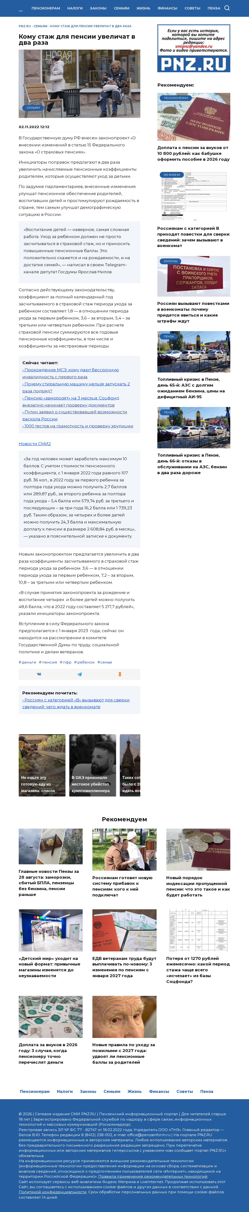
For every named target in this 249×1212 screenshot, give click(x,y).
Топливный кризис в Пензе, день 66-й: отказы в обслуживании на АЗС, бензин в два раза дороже (192, 464)
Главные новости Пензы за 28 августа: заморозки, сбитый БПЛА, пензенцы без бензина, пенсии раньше (49, 883)
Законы (98, 8)
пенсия (49, 662)
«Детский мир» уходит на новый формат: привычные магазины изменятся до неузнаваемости (49, 967)
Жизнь (143, 8)
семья (106, 662)
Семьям (121, 8)
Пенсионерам (46, 8)
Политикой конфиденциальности (53, 1192)
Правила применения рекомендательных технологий (152, 1176)
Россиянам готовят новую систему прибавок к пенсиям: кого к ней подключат (122, 886)
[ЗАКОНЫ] (193, 293)
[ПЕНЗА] (193, 369)
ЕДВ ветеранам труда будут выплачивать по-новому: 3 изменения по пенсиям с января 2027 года (124, 967)
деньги (29, 662)
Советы (192, 8)
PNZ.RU (25, 26)
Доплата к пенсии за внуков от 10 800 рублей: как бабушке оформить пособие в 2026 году (193, 153)
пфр (67, 662)
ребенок (86, 662)
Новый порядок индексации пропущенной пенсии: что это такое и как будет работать (198, 886)
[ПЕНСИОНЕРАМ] (193, 137)
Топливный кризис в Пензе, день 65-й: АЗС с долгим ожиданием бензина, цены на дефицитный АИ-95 (191, 388)
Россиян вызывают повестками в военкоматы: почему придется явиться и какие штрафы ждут (193, 312)
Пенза (214, 8)
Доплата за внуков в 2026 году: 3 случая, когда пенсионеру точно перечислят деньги (48, 1053)
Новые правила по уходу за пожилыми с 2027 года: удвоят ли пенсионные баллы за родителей (123, 1053)
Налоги (75, 8)
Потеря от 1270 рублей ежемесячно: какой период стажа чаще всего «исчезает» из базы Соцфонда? (198, 970)
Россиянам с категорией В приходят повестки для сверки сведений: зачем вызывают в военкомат (193, 237)
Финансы (167, 8)
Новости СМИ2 (35, 443)
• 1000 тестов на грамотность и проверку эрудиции (77, 426)
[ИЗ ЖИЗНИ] (193, 218)
